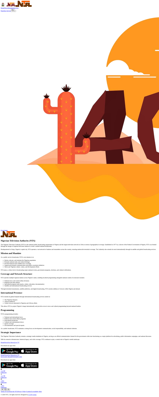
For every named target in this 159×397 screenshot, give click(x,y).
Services (16, 8)
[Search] (13, 10)
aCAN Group (32, 394)
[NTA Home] (16, 6)
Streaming (11, 8)
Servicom (3, 356)
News (6, 8)
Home (2, 8)
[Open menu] (15, 11)
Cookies (28, 391)
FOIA (13, 356)
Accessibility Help (36, 391)
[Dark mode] (8, 389)
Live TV (16, 342)
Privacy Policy (22, 391)
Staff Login (18, 356)
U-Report (9, 356)
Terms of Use (5, 391)
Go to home (4, 230)
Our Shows (11, 342)
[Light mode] (2, 389)
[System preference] (5, 389)
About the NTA (13, 391)
